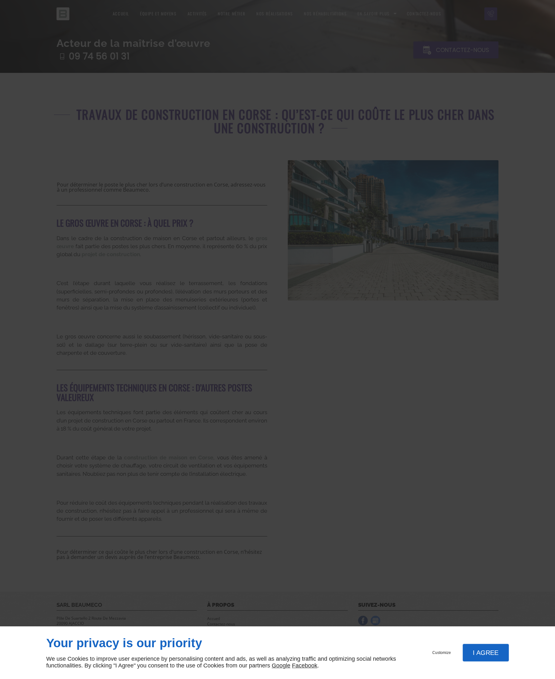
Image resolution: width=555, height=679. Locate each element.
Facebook (304, 665)
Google (281, 665)
